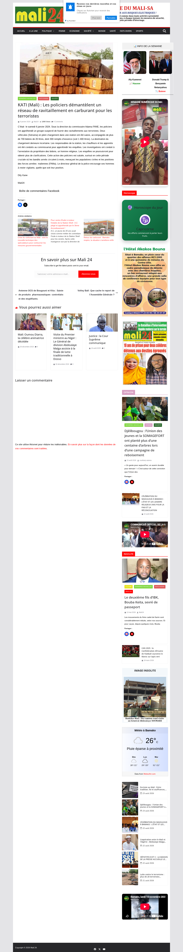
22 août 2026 (148, 828)
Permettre (111, 17)
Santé (113, 31)
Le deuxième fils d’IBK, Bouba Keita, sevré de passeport (141, 602)
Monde (101, 31)
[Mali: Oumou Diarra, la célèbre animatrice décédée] (31, 315)
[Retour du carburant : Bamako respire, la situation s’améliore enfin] (99, 227)
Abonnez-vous (88, 274)
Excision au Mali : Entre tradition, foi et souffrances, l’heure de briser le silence (152, 788)
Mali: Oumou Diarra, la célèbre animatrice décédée (31, 338)
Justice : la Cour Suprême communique (98, 339)
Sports (139, 31)
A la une (33, 31)
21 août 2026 (148, 880)
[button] (53, 31)
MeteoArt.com (150, 774)
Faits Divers (126, 31)
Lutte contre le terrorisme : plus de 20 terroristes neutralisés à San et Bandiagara (152, 875)
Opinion (148, 425)
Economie (75, 31)
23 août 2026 (148, 793)
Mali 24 (34, 948)
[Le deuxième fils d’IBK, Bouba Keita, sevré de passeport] (145, 571)
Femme (62, 31)
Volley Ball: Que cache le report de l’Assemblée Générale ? (96, 292)
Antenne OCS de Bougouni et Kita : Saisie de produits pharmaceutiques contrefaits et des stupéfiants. (40, 294)
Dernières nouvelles (27, 98)
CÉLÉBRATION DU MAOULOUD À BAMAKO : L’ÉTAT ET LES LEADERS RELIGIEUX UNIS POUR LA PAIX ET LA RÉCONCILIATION (153, 503)
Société (87, 31)
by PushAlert (71, 21)
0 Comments (58, 122)
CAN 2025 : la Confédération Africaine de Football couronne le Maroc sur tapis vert (152, 652)
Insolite (129, 591)
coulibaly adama (145, 460)
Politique (47, 31)
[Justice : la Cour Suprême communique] (102, 315)
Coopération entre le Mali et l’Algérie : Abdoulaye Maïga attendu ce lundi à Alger (152, 841)
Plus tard (96, 17)
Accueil (21, 31)
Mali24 (36, 122)
